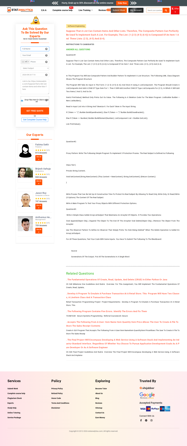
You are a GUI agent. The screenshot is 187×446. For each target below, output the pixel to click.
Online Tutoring (14, 413)
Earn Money (100, 418)
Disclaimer (55, 408)
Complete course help (63, 10)
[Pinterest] (146, 420)
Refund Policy (57, 393)
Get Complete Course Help (35, 119)
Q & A (43, 10)
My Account (136, 10)
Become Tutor (101, 389)
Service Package (14, 418)
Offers (176, 10)
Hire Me (38, 158)
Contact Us (99, 413)
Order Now (122, 3)
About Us (99, 393)
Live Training (85, 10)
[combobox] (25, 62)
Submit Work (119, 10)
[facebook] (141, 420)
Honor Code (56, 398)
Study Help (12, 408)
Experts (11, 403)
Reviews (103, 10)
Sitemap (98, 408)
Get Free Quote (34, 111)
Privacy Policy (57, 389)
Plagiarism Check (15, 398)
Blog (97, 398)
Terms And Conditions (60, 403)
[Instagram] (151, 420)
